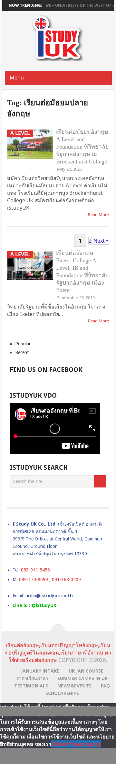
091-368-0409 (66, 579)
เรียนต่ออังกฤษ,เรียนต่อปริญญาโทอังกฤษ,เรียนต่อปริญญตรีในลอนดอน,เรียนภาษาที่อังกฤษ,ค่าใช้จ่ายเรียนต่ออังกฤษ (58, 653)
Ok (55, 744)
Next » (101, 240)
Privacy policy (83, 744)
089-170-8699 (33, 579)
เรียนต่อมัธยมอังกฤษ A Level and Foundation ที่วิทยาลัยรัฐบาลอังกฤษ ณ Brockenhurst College (82, 147)
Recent (22, 352)
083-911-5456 (35, 569)
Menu (17, 77)
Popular (23, 343)
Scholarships (62, 693)
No (62, 744)
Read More (98, 214)
